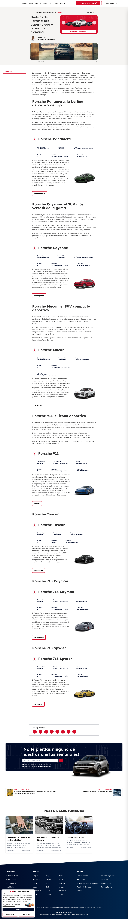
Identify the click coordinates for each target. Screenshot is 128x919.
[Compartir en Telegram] (63, 732)
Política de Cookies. (9, 906)
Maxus (61, 876)
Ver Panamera (39, 194)
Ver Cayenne (39, 296)
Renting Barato (106, 887)
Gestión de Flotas (12, 876)
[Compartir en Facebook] (35, 732)
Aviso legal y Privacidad (63, 914)
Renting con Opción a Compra (87, 883)
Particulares (33, 3)
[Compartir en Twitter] (46, 732)
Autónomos (54, 3)
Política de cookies (76, 914)
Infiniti (61, 879)
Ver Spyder (38, 704)
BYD (47, 887)
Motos (62, 3)
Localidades (10, 887)
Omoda (48, 894)
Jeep (47, 876)
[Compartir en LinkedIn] (57, 732)
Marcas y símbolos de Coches (44, 12)
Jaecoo (36, 887)
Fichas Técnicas (11, 879)
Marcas (79, 891)
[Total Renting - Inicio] (12, 3)
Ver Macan (38, 405)
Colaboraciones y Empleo (47, 914)
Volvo (35, 883)
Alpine (61, 894)
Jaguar (35, 876)
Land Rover (37, 891)
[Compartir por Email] (52, 732)
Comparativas (11, 883)
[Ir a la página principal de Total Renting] (31, 12)
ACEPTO (18, 909)
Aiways (61, 887)
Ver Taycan (38, 570)
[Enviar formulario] (61, 760)
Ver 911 (37, 503)
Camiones (104, 879)
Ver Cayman (39, 637)
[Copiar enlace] (74, 732)
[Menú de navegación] (125, 3)
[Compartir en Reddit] (68, 732)
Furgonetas (81, 879)
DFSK (48, 891)
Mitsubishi (62, 891)
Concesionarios (82, 876)
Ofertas (24, 3)
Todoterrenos (106, 883)
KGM (47, 883)
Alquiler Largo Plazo (108, 876)
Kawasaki (36, 879)
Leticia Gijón (41, 38)
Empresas (43, 3)
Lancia (48, 879)
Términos (85, 914)
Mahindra (62, 883)
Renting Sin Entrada (84, 887)
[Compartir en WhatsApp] (40, 732)
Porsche (59, 12)
